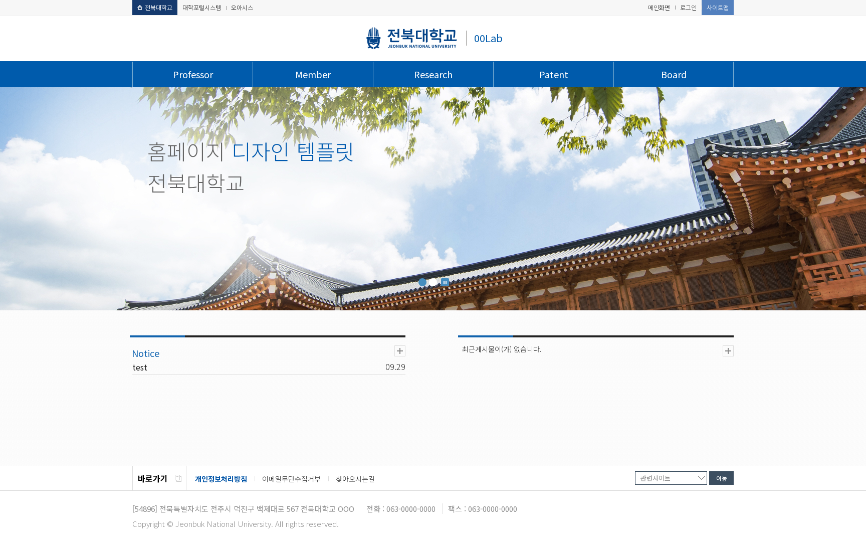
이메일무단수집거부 (291, 479)
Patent (553, 74)
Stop (445, 282)
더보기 (399, 350)
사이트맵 (718, 7)
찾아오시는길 (355, 479)
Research (433, 74)
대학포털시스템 (201, 7)
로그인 (688, 7)
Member (313, 74)
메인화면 (659, 7)
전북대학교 (158, 7)
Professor (193, 74)
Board (674, 74)
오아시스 (242, 7)
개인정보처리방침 (221, 479)
